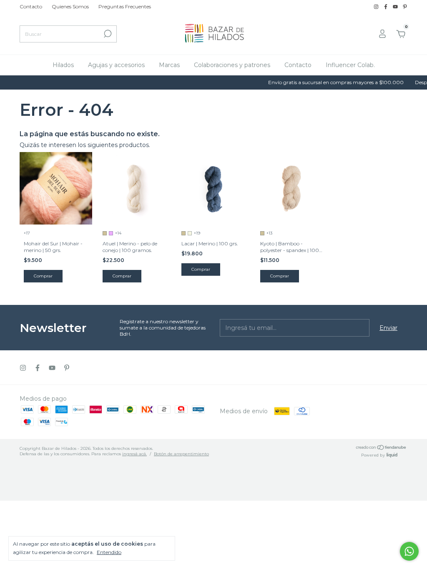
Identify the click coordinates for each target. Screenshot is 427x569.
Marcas (169, 65)
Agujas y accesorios (116, 65)
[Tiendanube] (381, 448)
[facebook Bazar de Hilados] (386, 6)
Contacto (31, 6)
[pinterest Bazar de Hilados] (404, 6)
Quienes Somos (70, 6)
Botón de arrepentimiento (181, 454)
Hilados (63, 65)
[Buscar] (107, 33)
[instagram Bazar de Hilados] (377, 6)
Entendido (109, 552)
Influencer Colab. (350, 65)
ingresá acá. (134, 454)
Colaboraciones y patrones (232, 65)
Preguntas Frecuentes (124, 6)
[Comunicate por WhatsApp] (409, 551)
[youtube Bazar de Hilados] (396, 6)
